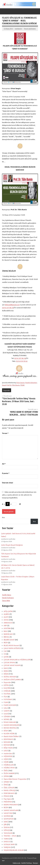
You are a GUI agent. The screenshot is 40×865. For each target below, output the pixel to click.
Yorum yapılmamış (30, 28)
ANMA (6, 620)
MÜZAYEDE (8, 756)
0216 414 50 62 (21, 361)
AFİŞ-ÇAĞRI (8, 611)
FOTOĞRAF (8, 699)
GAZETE (7, 711)
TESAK (22, 385)
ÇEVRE (6, 657)
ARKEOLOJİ (8, 623)
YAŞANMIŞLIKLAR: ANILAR (14, 850)
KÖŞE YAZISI (8, 748)
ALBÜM (6, 614)
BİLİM (6, 642)
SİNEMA (7, 827)
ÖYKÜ (6, 785)
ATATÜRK (7, 628)
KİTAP (6, 731)
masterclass (8, 753)
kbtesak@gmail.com (12, 305)
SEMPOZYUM (9, 819)
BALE (6, 631)
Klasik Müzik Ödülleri (11, 736)
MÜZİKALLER (8, 765)
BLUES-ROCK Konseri (11, 645)
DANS (6, 668)
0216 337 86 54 (7, 308)
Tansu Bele (6, 600)
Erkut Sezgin (20, 382)
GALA (6, 708)
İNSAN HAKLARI (10, 722)
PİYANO (7, 796)
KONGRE (7, 742)
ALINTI (6, 617)
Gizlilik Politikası (26, 863)
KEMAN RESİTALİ (10, 728)
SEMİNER (7, 816)
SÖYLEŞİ (7, 830)
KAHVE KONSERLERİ (11, 725)
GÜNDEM (7, 716)
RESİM (6, 807)
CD (5, 654)
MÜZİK (6, 762)
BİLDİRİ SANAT (9, 640)
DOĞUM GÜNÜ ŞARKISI (12, 679)
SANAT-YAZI (8, 813)
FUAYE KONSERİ (10, 705)
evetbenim (18, 28)
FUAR (6, 702)
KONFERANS (8, 739)
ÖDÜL (6, 770)
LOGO (6, 750)
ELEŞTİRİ (7, 688)
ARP (5, 625)
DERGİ (6, 671)
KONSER (7, 745)
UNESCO (7, 841)
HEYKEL (7, 719)
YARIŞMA (7, 847)
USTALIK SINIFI (9, 844)
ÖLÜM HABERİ (9, 773)
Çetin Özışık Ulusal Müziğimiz (12, 545)
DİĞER (6, 674)
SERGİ (6, 822)
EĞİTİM (6, 685)
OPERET (7, 782)
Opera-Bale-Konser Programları (15, 779)
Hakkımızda (16, 863)
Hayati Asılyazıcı (8, 598)
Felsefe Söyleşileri (31, 382)
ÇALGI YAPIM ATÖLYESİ (12, 648)
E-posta (5, 473)
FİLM (5, 696)
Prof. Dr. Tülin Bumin (13, 385)
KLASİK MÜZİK (9, 733)
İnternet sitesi (7, 483)
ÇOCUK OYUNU (9, 662)
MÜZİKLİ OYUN (9, 768)
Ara (3, 517)
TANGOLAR (8, 833)
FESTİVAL (7, 694)
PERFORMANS (9, 793)
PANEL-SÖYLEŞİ (9, 790)
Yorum (5, 433)
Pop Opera (7, 799)
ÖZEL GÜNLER (9, 787)
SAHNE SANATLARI (11, 810)
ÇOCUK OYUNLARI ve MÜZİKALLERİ (17, 659)
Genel (6, 714)
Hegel (4, 385)
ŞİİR (5, 824)
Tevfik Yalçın (6, 595)
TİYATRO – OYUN (10, 836)
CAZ (5, 651)
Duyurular (6, 390)
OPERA (6, 776)
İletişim (35, 863)
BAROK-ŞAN (8, 634)
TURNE (6, 839)
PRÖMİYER (8, 802)
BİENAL (6, 637)
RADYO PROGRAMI (11, 804)
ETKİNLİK (7, 691)
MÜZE (6, 759)
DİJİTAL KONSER (10, 677)
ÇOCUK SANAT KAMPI (12, 665)
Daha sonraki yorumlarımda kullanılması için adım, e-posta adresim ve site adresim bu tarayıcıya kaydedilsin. (19, 495)
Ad (4, 464)
